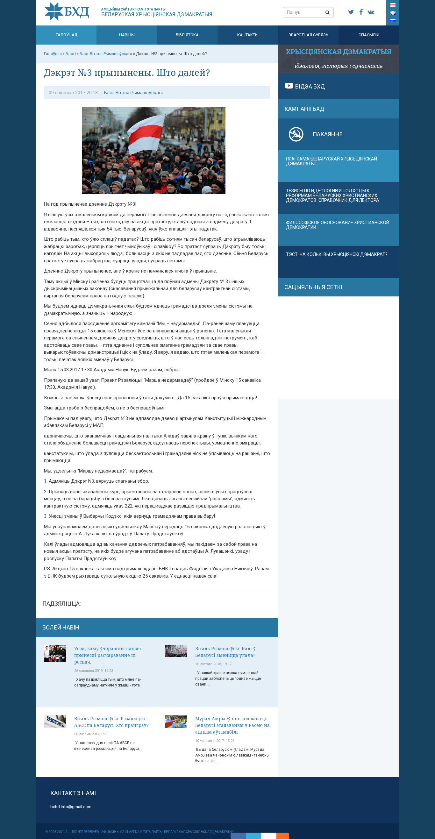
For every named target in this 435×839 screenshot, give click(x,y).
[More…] (279, 835)
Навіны (127, 34)
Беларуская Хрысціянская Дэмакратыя (156, 13)
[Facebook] (238, 836)
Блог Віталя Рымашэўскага (133, 93)
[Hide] (286, 835)
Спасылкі (369, 34)
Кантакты (248, 34)
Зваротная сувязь (308, 34)
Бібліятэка (187, 34)
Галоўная (66, 34)
